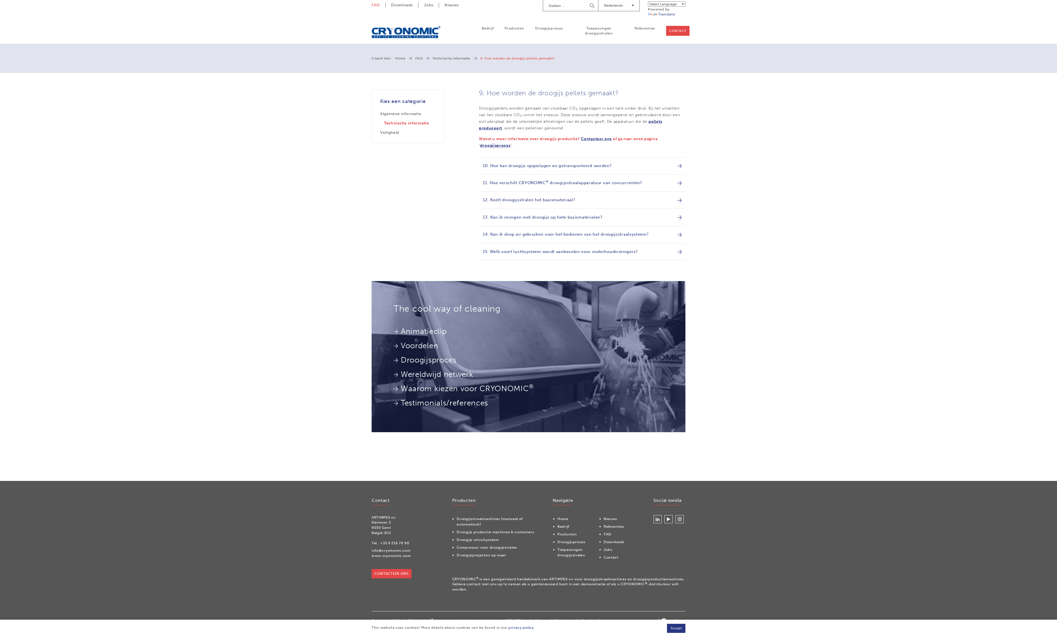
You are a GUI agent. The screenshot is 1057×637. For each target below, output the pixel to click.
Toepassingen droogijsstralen (599, 30)
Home (400, 58)
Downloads (402, 5)
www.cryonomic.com (391, 556)
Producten (514, 28)
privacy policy (521, 627)
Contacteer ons (596, 139)
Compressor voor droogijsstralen (487, 547)
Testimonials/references (444, 402)
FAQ (376, 5)
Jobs (428, 5)
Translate (666, 14)
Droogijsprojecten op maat (481, 555)
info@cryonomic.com (391, 550)
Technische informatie (451, 58)
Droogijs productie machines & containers (495, 532)
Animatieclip (423, 331)
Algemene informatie (400, 113)
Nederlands (613, 5)
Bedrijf (488, 28)
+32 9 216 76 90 (394, 543)
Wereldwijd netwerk (437, 374)
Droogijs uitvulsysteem (478, 540)
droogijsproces (495, 145)
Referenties (644, 28)
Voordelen (419, 345)
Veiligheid (389, 132)
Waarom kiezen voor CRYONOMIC (467, 388)
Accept (676, 628)
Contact (677, 31)
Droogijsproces (549, 28)
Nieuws (452, 5)
